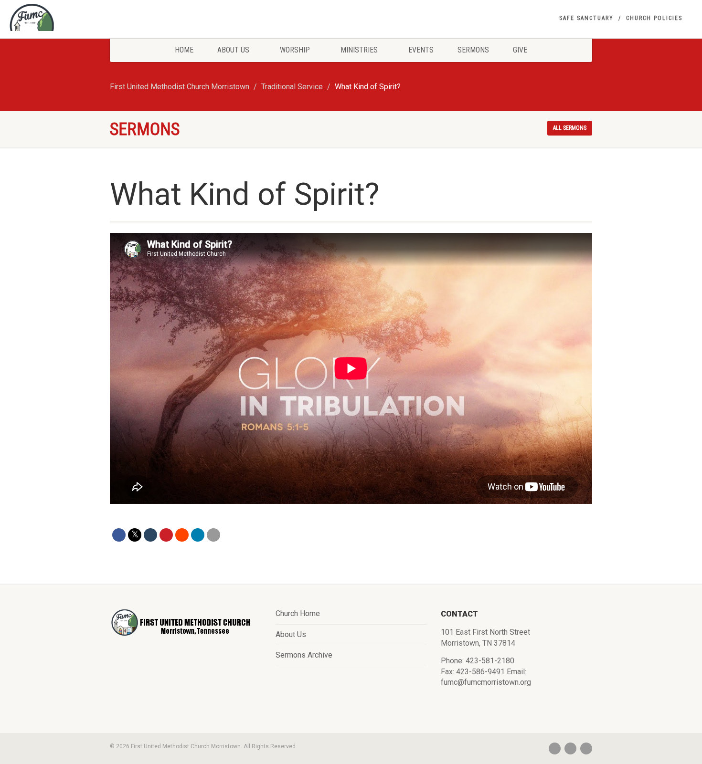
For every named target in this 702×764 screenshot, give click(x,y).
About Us (233, 49)
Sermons (473, 49)
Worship (295, 49)
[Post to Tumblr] (150, 535)
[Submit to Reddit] (182, 535)
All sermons (569, 128)
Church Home (298, 613)
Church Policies (654, 18)
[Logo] (117, 26)
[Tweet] (134, 535)
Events (421, 49)
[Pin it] (166, 535)
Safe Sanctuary (586, 18)
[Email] (213, 535)
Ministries (359, 49)
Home (184, 49)
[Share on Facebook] (119, 535)
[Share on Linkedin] (197, 535)
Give (520, 49)
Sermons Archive (304, 654)
